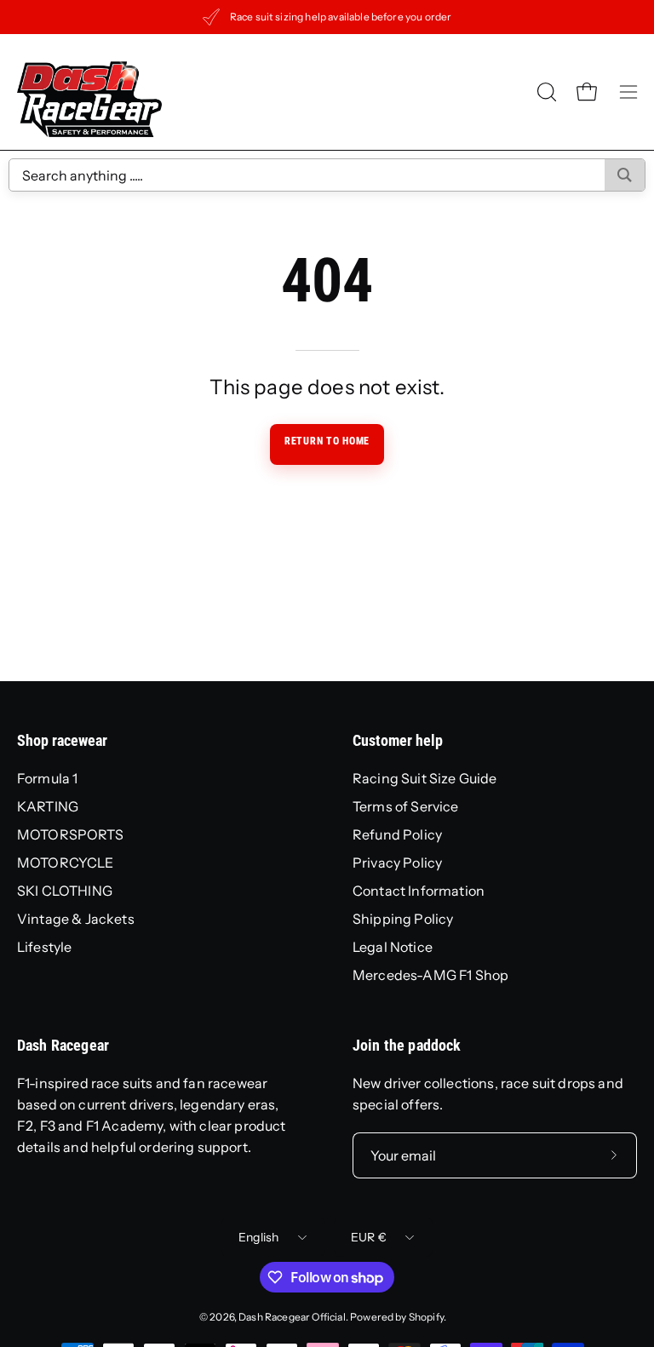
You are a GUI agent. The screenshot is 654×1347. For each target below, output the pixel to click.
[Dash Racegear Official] (89, 92)
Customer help (398, 740)
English (258, 1237)
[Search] (625, 175)
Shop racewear (62, 740)
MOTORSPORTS (70, 834)
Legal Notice (393, 946)
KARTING (47, 806)
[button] (545, 92)
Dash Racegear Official (292, 1316)
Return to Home (327, 441)
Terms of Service (406, 806)
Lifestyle (44, 946)
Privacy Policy (397, 862)
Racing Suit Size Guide (425, 778)
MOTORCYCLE (65, 862)
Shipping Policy (403, 918)
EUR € (369, 1237)
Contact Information (419, 890)
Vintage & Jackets (76, 918)
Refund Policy (397, 834)
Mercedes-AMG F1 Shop (430, 974)
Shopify (426, 1316)
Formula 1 (47, 778)
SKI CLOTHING (64, 890)
